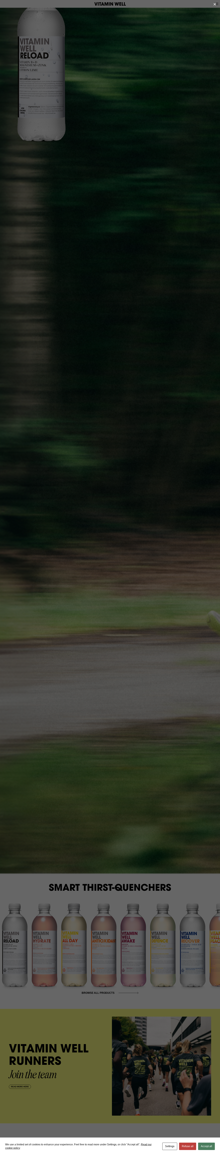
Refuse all (187, 1146)
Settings (169, 1146)
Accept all (206, 1146)
